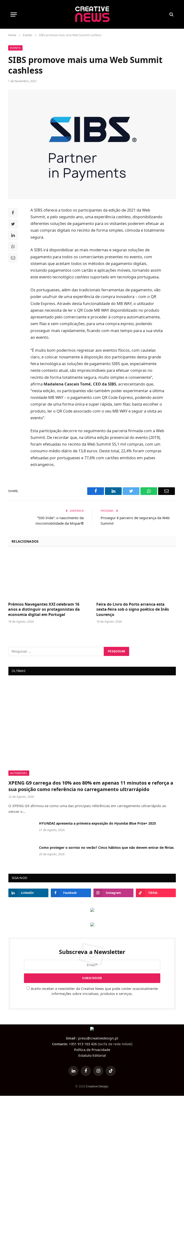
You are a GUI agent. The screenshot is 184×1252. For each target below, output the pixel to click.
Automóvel (18, 773)
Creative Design (97, 1086)
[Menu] (14, 14)
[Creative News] (92, 14)
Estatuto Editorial (92, 1055)
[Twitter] (13, 224)
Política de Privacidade (92, 1049)
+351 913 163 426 (83, 1044)
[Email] (13, 258)
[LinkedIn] (13, 235)
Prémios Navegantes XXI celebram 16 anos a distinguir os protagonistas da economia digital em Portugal (44, 609)
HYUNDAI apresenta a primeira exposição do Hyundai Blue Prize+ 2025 (97, 823)
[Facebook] (13, 213)
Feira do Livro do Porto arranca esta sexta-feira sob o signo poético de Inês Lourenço (132, 609)
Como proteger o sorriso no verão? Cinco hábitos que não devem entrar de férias (106, 847)
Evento (15, 48)
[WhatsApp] (13, 246)
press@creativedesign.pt (98, 1038)
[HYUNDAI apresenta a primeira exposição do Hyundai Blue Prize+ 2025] (21, 830)
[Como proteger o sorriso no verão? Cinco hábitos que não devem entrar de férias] (21, 854)
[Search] (170, 14)
